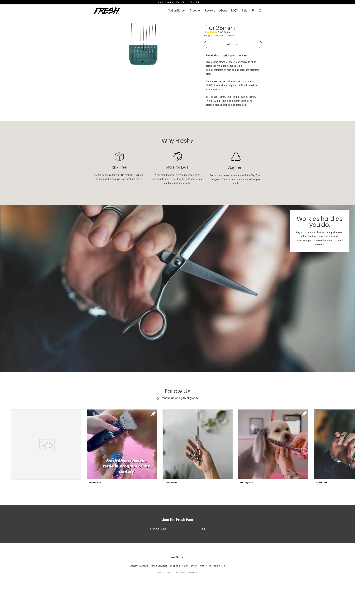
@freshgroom (189, 398)
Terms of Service (180, 572)
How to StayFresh (159, 565)
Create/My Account (139, 565)
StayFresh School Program (212, 565)
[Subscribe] (203, 529)
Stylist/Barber (177, 10)
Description (212, 55)
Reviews (210, 10)
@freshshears (165, 398)
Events (194, 565)
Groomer (195, 10)
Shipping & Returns (179, 565)
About (223, 10)
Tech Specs (229, 55)
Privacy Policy (192, 572)
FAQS (234, 10)
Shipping (208, 35)
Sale (244, 10)
